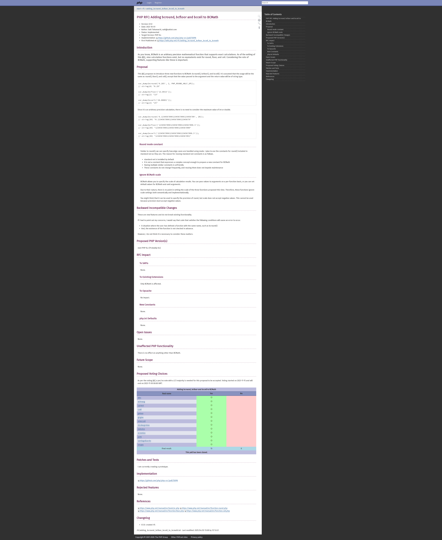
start (139, 9)
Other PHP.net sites (179, 537)
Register (158, 3)
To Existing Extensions (275, 46)
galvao (140, 413)
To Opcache (271, 49)
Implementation (272, 71)
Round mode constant (275, 30)
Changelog (270, 79)
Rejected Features (272, 74)
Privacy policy (196, 537)
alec (139, 398)
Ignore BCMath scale (275, 32)
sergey (141, 445)
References (270, 77)
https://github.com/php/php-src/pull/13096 (177, 38)
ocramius (141, 433)
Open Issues (270, 57)
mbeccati (142, 421)
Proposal (269, 27)
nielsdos (141, 429)
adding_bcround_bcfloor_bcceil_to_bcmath (165, 9)
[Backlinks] (259, 24)
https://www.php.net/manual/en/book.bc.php (159, 508)
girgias (141, 417)
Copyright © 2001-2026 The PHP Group (151, 537)
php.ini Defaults (273, 54)
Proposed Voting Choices (275, 65)
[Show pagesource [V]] (259, 16)
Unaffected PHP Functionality (276, 60)
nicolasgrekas (144, 425)
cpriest (141, 405)
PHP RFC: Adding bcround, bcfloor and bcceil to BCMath (283, 20)
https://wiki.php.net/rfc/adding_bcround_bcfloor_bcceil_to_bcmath (189, 41)
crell (139, 409)
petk (140, 437)
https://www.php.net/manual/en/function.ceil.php (208, 511)
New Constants (272, 52)
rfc (143, 9)
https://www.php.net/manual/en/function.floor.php (162, 511)
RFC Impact (270, 41)
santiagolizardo (144, 441)
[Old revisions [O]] (259, 20)
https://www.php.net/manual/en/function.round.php (204, 508)
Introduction (270, 24)
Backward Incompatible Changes (278, 35)
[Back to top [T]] (259, 27)
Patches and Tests (272, 68)
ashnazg (141, 402)
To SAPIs (270, 43)
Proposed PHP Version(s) (275, 38)
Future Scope (271, 63)
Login (149, 3)
